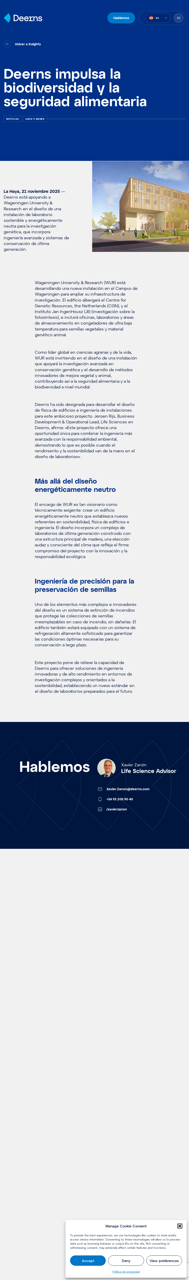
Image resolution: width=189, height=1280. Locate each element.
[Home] (23, 18)
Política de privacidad (126, 1271)
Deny (126, 1261)
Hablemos (121, 18)
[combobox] (157, 18)
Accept (88, 1261)
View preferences (164, 1261)
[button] (179, 1226)
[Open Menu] (178, 18)
